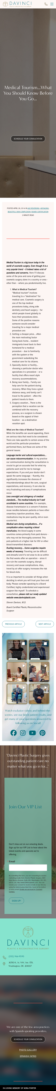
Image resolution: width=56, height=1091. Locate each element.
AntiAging (44, 208)
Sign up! (16, 900)
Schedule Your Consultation (28, 138)
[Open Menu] (52, 4)
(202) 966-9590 (16, 956)
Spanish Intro (28, 1055)
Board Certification (39, 211)
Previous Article (13, 624)
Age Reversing (33, 208)
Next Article (45, 624)
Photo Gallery (28, 1049)
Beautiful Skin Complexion (19, 211)
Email (12, 861)
